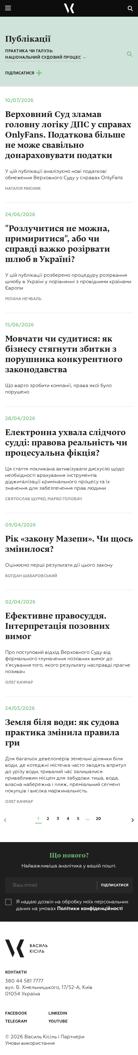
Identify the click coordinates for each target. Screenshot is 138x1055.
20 (98, 819)
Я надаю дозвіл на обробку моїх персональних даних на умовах (72, 905)
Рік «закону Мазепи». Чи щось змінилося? (69, 544)
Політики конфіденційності (90, 908)
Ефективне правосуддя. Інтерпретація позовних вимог (57, 626)
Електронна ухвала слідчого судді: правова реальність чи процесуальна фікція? (66, 442)
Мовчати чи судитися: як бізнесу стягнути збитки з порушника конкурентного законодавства (64, 354)
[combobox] (46, 58)
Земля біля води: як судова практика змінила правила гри (62, 732)
